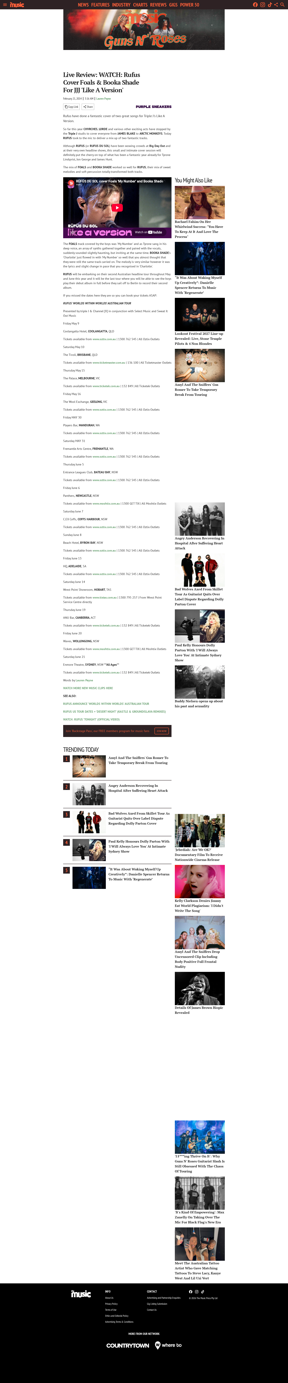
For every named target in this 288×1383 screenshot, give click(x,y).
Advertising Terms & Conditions (119, 1321)
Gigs (173, 4)
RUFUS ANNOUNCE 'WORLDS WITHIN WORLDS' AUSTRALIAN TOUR (106, 704)
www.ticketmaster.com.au (109, 362)
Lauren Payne (103, 98)
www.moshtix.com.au (106, 503)
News (83, 4)
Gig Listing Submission (157, 1303)
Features (100, 4)
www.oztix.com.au (104, 339)
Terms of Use (110, 1309)
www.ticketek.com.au (106, 386)
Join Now (161, 731)
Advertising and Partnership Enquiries (163, 1297)
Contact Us (151, 1309)
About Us (109, 1297)
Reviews (158, 4)
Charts (140, 4)
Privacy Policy (111, 1303)
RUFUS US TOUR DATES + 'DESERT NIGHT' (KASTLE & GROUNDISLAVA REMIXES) (114, 711)
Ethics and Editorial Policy (116, 1315)
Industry (121, 4)
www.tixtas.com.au (105, 597)
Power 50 (189, 4)
